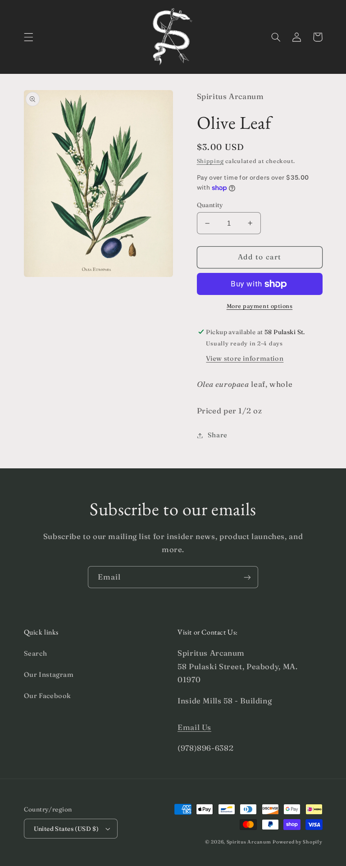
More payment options (260, 306)
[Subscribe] (247, 577)
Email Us (194, 727)
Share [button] (218, 435)
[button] (28, 37)
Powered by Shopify (297, 842)
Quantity (210, 205)
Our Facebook (48, 696)
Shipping (210, 161)
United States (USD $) (66, 828)
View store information (244, 358)
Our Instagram (49, 675)
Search (35, 653)
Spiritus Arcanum (249, 842)
